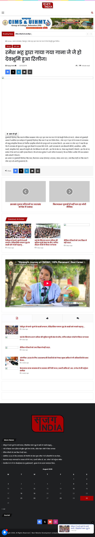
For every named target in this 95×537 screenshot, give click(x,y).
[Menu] (3, 12)
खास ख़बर (16, 46)
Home (9, 41)
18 (21, 493)
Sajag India (10, 65)
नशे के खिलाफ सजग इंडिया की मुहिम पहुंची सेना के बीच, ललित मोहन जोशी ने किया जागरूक (46, 242)
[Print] (30, 72)
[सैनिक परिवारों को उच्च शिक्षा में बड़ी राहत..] (77, 231)
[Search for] (92, 12)
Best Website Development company (45, 533)
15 (73, 489)
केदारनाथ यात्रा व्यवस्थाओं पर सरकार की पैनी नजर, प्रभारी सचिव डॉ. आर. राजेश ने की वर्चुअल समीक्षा (32, 459)
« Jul (3, 509)
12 (34, 489)
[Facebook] (7, 72)
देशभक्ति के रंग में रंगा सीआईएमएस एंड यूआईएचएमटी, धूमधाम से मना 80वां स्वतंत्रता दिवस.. (29, 463)
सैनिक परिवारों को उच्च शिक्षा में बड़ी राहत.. (26, 34)
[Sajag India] (47, 5)
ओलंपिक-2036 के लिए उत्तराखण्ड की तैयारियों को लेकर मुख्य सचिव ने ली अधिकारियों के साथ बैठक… (32, 456)
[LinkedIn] (18, 72)
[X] (13, 72)
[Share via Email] (24, 72)
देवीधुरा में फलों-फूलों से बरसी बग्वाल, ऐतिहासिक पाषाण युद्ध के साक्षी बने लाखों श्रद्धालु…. (17, 242)
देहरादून (24, 41)
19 (34, 493)
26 (34, 498)
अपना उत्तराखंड (17, 41)
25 (21, 498)
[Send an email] (15, 65)
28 (61, 498)
